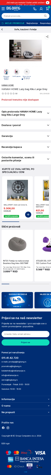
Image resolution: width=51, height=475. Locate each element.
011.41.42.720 (10, 357)
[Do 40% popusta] (16, 71)
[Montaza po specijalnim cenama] (6, 71)
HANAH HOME (8, 85)
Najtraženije (32, 23)
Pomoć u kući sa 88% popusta (27, 77)
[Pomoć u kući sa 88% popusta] (27, 71)
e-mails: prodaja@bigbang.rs (14, 362)
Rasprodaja (45, 23)
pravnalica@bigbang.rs (11, 366)
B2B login (6, 443)
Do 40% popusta (17, 76)
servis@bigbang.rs (10, 380)
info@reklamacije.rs (10, 375)
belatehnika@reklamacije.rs (13, 371)
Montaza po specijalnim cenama (6, 78)
